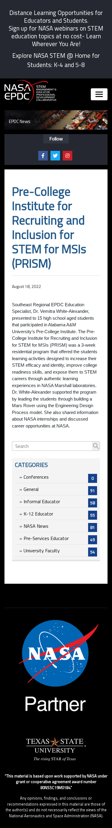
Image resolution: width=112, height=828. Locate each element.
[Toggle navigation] (99, 94)
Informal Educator (59, 502)
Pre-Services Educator (59, 539)
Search (96, 446)
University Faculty (59, 551)
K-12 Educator (59, 514)
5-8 (80, 64)
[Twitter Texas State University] (55, 155)
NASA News (59, 526)
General (59, 490)
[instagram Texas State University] (67, 155)
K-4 (58, 64)
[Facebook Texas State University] (43, 155)
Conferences (59, 477)
